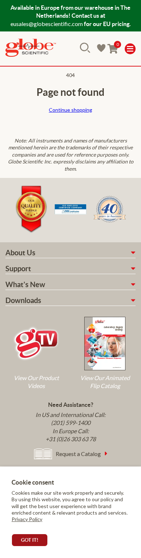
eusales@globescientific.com (46, 23)
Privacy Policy (27, 519)
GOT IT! (29, 540)
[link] (30, 49)
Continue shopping (70, 110)
